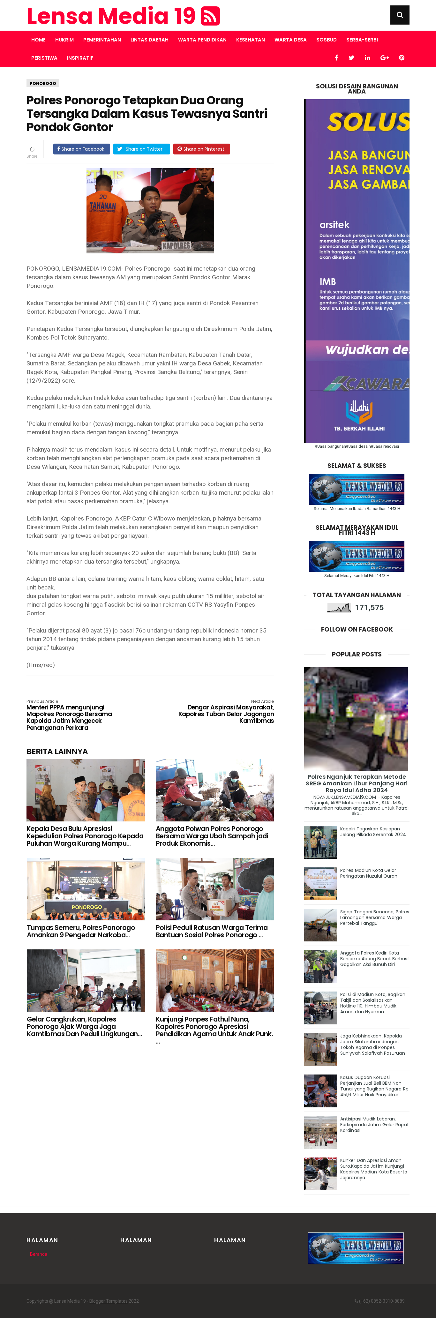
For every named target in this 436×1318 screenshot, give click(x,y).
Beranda (38, 1254)
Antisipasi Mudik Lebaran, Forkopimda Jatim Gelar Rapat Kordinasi (374, 1125)
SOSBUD (326, 39)
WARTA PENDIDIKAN (202, 39)
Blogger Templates (108, 1301)
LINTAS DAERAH (150, 39)
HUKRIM (64, 39)
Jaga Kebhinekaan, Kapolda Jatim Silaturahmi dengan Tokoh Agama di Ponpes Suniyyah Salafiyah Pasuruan (372, 1044)
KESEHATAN (250, 39)
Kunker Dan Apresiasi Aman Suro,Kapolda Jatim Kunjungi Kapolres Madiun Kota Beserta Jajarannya (373, 1169)
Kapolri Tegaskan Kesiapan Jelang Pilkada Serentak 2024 (373, 832)
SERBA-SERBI (362, 39)
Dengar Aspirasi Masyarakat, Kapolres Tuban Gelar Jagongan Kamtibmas (226, 712)
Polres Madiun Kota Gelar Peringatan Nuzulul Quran (368, 873)
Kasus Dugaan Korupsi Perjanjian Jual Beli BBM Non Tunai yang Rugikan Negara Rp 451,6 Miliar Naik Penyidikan (374, 1086)
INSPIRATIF (80, 58)
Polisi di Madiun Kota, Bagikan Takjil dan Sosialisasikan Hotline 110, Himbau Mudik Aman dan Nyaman (372, 1003)
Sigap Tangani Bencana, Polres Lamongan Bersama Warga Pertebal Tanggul (374, 917)
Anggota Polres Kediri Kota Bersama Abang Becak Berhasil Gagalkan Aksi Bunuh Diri (375, 959)
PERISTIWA (44, 58)
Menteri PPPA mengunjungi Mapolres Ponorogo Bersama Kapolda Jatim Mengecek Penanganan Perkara (69, 715)
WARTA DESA (290, 39)
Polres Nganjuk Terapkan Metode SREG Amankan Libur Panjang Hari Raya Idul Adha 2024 (357, 783)
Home (38, 39)
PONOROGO (43, 83)
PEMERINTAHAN (102, 39)
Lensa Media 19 (113, 16)
